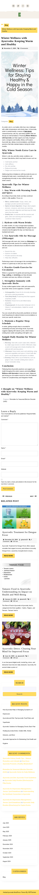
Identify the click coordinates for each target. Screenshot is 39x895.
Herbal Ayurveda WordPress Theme (14, 892)
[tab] (19, 15)
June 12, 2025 (9, 656)
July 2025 (6, 823)
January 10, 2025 (10, 599)
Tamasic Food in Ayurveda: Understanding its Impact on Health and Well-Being (17, 592)
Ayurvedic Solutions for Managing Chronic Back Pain (19, 726)
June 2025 (6, 827)
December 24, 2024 (11, 539)
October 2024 (7, 853)
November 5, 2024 (10, 48)
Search (19, 683)
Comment (4, 419)
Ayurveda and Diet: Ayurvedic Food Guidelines (19, 777)
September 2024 (8, 857)
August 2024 (7, 861)
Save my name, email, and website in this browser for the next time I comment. (18, 483)
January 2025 (7, 840)
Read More (9, 555)
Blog (6, 25)
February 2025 (7, 836)
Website (3, 469)
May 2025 (6, 831)
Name (3, 448)
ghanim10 (24, 539)
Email (3, 458)
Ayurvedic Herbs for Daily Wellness (22, 772)
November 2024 (8, 848)
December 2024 (8, 844)
